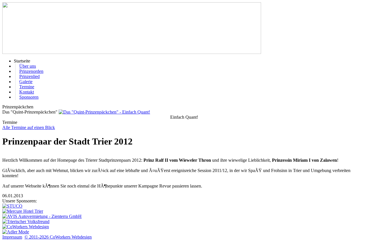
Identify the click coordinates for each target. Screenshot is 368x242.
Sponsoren (29, 97)
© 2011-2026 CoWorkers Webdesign (58, 237)
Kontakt (26, 91)
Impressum (12, 237)
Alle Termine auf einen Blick (28, 127)
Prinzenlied (29, 76)
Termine (26, 86)
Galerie (25, 81)
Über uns (27, 66)
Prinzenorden (31, 71)
